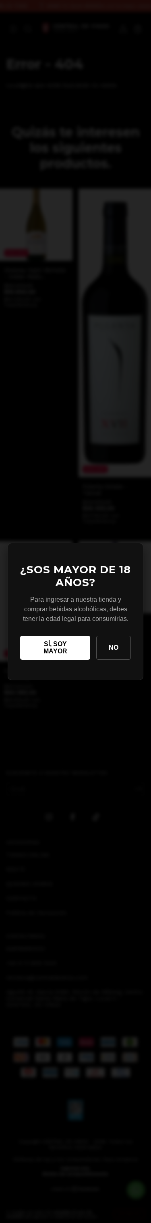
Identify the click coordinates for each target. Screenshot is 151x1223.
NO (113, 647)
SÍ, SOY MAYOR (55, 648)
